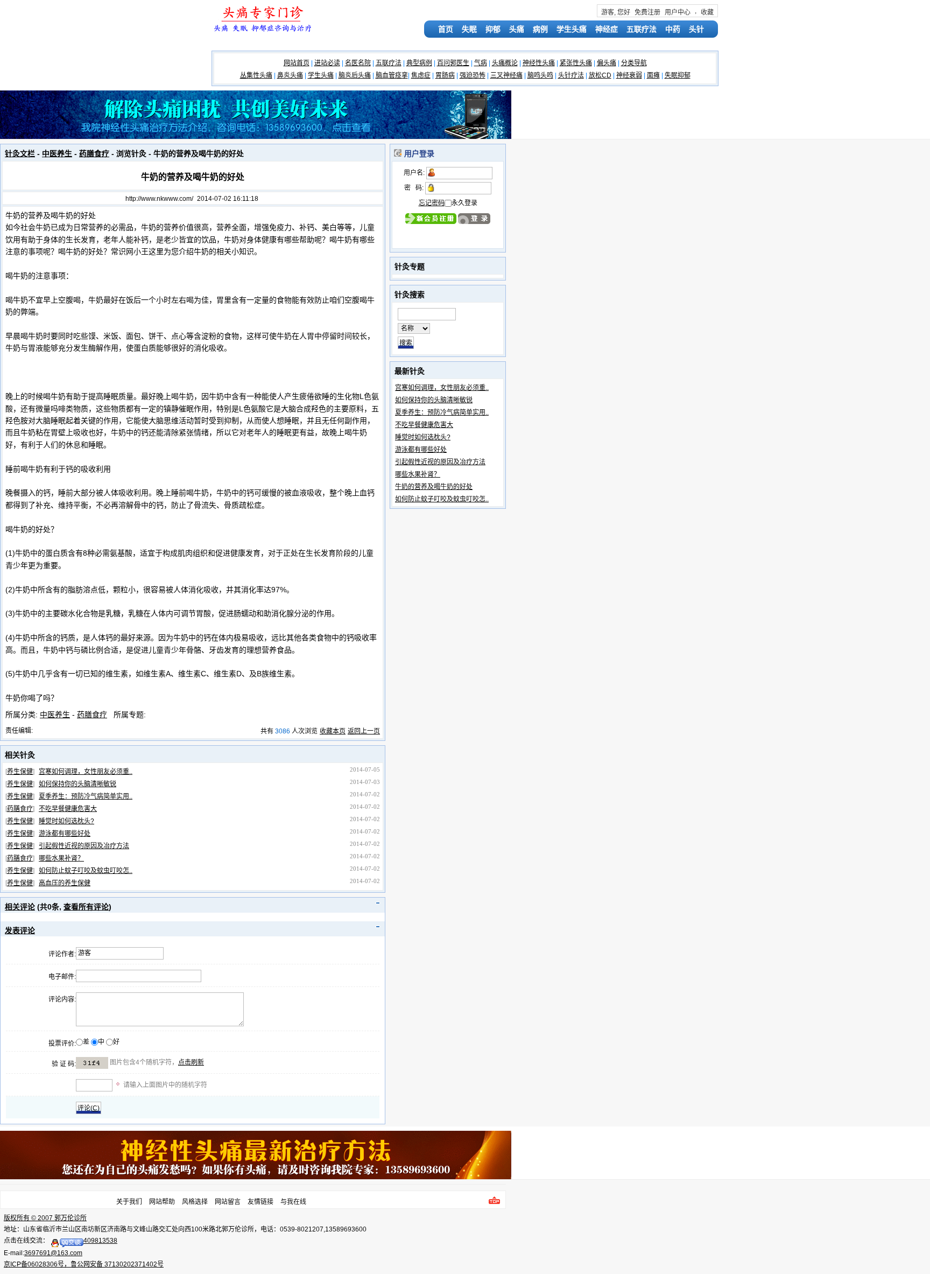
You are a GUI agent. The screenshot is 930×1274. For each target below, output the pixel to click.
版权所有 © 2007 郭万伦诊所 (45, 1218)
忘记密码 (432, 203)
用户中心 (678, 12)
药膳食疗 (94, 153)
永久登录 (464, 203)
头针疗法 (571, 75)
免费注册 (647, 12)
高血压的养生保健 (64, 883)
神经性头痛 (539, 63)
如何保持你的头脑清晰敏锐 (77, 784)
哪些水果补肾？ (61, 858)
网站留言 (228, 1202)
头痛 (516, 29)
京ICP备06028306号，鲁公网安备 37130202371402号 (84, 1264)
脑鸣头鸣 (540, 75)
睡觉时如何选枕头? (66, 821)
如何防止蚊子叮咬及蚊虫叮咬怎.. (85, 870)
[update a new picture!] (92, 1063)
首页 (445, 29)
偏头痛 (606, 63)
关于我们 (129, 1202)
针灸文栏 (20, 153)
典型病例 (419, 63)
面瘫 (653, 75)
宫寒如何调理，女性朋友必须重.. (85, 771)
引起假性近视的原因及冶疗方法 (84, 846)
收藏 (707, 12)
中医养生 (57, 153)
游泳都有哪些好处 (64, 833)
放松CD (600, 75)
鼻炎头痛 (290, 75)
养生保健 (20, 771)
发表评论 (20, 930)
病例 (540, 29)
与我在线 (293, 1202)
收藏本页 (333, 731)
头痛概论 (505, 63)
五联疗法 (641, 29)
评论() (89, 1108)
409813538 (100, 1240)
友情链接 (260, 1202)
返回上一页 (364, 731)
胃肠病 (445, 75)
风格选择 (195, 1202)
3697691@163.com (53, 1253)
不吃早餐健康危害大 (68, 809)
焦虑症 (421, 75)
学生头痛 (571, 29)
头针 (696, 29)
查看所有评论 (86, 906)
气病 (480, 63)
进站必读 (327, 63)
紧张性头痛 (576, 63)
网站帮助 (162, 1202)
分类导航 (634, 63)
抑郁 (493, 29)
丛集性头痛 (256, 75)
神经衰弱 (629, 75)
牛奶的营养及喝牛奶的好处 (434, 487)
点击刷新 (191, 1062)
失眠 (469, 29)
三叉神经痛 (506, 75)
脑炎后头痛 (355, 75)
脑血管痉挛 (392, 75)
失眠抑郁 (678, 75)
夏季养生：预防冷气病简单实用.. (85, 796)
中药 (672, 29)
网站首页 (296, 63)
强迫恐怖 (472, 75)
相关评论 (20, 906)
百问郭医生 (453, 63)
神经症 (606, 29)
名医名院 (358, 63)
